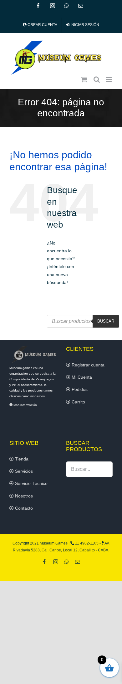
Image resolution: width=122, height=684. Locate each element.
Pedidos (79, 389)
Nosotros (23, 495)
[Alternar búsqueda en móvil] (97, 79)
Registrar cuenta (87, 364)
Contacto (23, 508)
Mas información (25, 405)
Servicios (23, 471)
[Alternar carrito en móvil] (84, 79)
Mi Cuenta (81, 377)
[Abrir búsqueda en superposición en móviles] (83, 321)
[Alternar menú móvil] (109, 79)
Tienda (21, 458)
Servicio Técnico (31, 483)
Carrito (77, 401)
